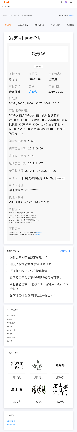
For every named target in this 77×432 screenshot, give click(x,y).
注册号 (33, 74)
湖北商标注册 (11, 421)
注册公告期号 (17, 156)
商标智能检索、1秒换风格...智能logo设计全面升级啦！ (39, 286)
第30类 (33, 91)
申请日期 (54, 86)
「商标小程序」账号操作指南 (29, 271)
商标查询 (9, 341)
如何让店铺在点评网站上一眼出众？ (33, 295)
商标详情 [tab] (8, 25)
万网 (10, 15)
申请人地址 (16, 185)
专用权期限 (16, 170)
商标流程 (14, 209)
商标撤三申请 (11, 330)
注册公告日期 (17, 163)
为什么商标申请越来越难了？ (29, 257)
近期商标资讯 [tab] (23, 25)
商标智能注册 (11, 316)
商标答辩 (9, 326)
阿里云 (5, 15)
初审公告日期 (17, 148)
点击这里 (71, 15)
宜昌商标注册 (11, 425)
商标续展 (9, 319)
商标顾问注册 (11, 337)
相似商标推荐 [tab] (55, 25)
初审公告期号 (17, 141)
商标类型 (14, 86)
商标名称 (14, 74)
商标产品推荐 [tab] (39, 25)
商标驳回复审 (11, 323)
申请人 (13, 178)
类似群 (13, 98)
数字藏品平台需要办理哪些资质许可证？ (36, 277)
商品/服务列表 (18, 110)
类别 (31, 86)
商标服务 (16, 15)
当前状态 (54, 74)
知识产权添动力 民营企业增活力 (30, 264)
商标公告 (14, 228)
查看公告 (39, 232)
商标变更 (9, 334)
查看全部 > (65, 250)
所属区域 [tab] (70, 25)
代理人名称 (16, 197)
